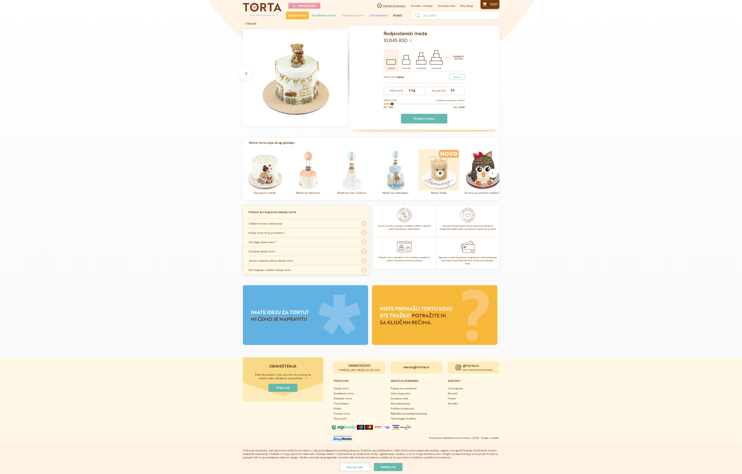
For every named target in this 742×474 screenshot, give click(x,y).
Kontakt (453, 403)
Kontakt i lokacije (422, 6)
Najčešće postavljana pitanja (409, 413)
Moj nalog (466, 6)
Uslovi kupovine (400, 393)
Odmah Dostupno (394, 6)
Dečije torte (297, 15)
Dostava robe (446, 6)
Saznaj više (355, 467)
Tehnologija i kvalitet (403, 418)
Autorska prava (400, 403)
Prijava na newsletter (404, 388)
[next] (492, 173)
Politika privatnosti (402, 408)
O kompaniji (455, 388)
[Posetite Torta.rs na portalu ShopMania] (342, 439)
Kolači (397, 15)
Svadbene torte (324, 15)
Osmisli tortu (342, 413)
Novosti (453, 393)
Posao (452, 398)
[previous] (249, 173)
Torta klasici (378, 15)
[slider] (392, 104)
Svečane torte (352, 15)
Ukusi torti (340, 418)
